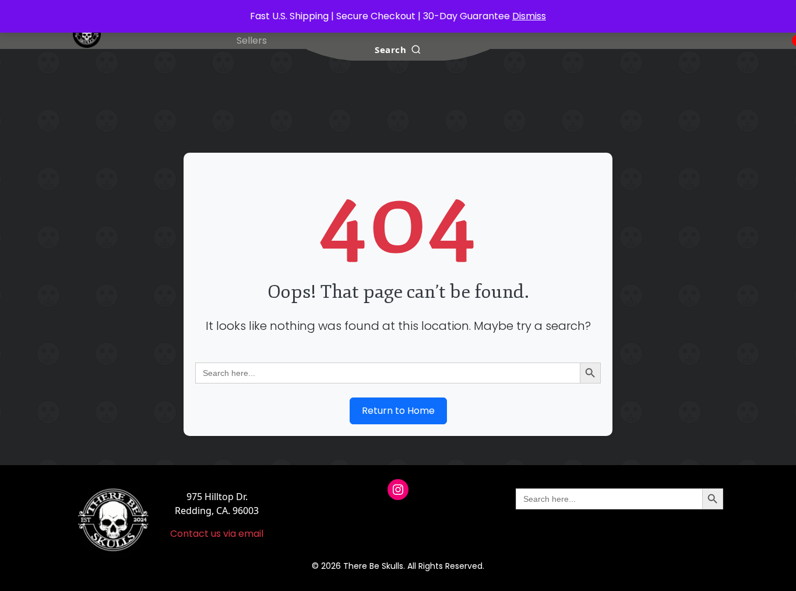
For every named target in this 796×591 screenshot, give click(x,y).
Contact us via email (216, 533)
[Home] (87, 34)
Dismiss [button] (529, 16)
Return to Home (398, 410)
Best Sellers (252, 33)
